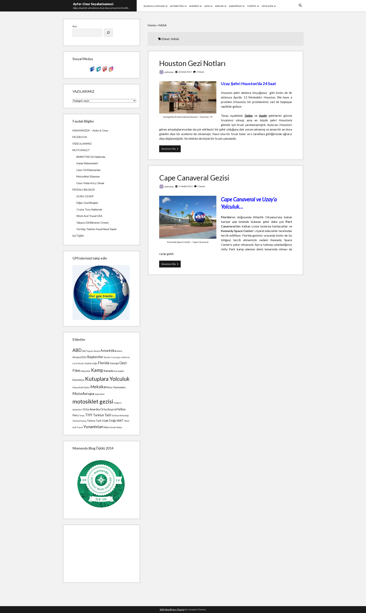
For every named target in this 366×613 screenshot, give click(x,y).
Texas (82, 415)
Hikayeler (86, 371)
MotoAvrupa (83, 393)
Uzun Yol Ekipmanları (88, 170)
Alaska (97, 351)
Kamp (97, 370)
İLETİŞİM (77, 235)
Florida (103, 363)
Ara (74, 26)
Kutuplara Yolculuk (107, 378)
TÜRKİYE (251, 6)
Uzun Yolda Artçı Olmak (90, 183)
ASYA (207, 6)
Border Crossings (112, 357)
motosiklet (99, 394)
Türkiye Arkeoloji (120, 415)
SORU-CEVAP (85, 196)
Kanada (108, 370)
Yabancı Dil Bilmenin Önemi (92, 222)
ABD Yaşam (87, 351)
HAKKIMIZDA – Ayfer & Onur (90, 130)
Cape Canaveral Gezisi (194, 177)
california (125, 357)
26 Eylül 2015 (185, 71)
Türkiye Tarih (94, 420)
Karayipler (119, 371)
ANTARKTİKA (177, 6)
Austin (263, 115)
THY (88, 415)
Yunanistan (93, 426)
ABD (77, 350)
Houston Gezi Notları (192, 63)
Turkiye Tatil (102, 415)
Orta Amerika (91, 409)
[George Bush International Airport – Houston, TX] (187, 112)
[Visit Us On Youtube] (104, 70)
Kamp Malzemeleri (87, 163)
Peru (75, 415)
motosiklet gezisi (92, 401)
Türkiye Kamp (79, 420)
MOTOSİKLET (81, 150)
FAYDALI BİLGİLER (83, 189)
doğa (94, 363)
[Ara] (108, 33)
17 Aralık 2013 (185, 186)
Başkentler (95, 357)
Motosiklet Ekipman (88, 176)
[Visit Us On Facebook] (92, 70)
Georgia (114, 363)
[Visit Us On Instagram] (111, 70)
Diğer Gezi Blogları (87, 202)
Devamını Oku (171, 149)
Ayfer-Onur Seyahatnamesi (93, 4)
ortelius (120, 409)
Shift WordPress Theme (172, 609)
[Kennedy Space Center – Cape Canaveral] (187, 237)
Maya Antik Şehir (81, 387)
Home (152, 25)
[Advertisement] (101, 554)
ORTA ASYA (267, 6)
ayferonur (169, 72)
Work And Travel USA (89, 215)
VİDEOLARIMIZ (82, 143)
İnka (106, 427)
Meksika (98, 386)
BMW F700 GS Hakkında (90, 156)
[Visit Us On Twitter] (98, 70)
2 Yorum (200, 71)
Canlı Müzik (78, 363)
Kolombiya (78, 379)
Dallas (249, 115)
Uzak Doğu (109, 420)
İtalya (119, 427)
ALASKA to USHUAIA (154, 6)
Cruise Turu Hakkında (89, 209)
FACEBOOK (79, 137)
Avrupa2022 (79, 357)
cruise (88, 363)
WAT (120, 420)
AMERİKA (194, 6)
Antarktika (108, 351)
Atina (119, 351)
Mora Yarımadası (116, 387)
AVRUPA (219, 6)
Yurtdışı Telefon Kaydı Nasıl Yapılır (96, 229)
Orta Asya (107, 409)
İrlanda (112, 427)
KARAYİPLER (235, 6)
